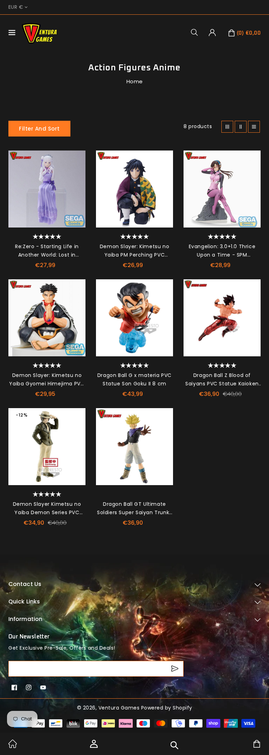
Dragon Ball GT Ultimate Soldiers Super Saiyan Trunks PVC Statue (134, 509)
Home (134, 81)
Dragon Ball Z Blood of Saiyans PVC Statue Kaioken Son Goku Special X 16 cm (222, 380)
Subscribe (176, 669)
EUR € (15, 7)
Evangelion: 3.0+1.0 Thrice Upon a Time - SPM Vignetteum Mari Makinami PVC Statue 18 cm (222, 251)
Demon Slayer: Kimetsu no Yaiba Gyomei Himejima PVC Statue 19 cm (46, 380)
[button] (197, 32)
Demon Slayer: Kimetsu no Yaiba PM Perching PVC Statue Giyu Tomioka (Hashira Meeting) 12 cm (134, 251)
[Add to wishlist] (77, 159)
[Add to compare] (77, 175)
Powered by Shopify (166, 707)
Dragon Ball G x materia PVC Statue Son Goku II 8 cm (134, 379)
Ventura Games (119, 707)
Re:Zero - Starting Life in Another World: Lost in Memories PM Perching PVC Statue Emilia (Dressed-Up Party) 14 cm (47, 251)
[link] (12, 746)
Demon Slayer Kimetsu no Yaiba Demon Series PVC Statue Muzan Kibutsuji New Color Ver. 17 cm (47, 509)
